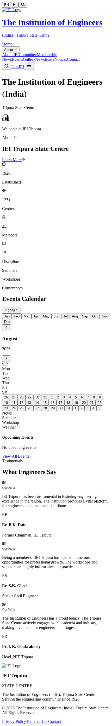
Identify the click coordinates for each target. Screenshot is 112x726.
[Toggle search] (6, 66)
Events (17, 59)
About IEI (10, 54)
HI (14, 5)
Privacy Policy (14, 721)
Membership (47, 54)
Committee (28, 54)
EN (6, 5)
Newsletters (44, 59)
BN (23, 5)
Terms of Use (37, 721)
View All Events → (18, 456)
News (7, 59)
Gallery (29, 59)
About (8, 50)
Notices (60, 59)
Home (7, 44)
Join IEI (17, 67)
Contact (73, 59)
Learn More (12, 160)
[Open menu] (29, 66)
